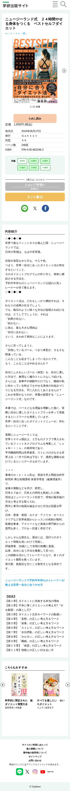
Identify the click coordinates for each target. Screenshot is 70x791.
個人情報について (35, 748)
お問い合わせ (35, 760)
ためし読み (35, 118)
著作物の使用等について (35, 752)
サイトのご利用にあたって (35, 745)
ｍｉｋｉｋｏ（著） (16, 33)
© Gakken (35, 786)
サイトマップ (35, 756)
